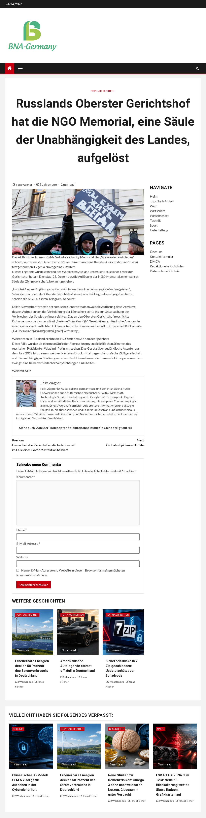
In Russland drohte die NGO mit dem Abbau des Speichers (69, 339)
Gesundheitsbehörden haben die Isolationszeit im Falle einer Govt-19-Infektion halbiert (44, 445)
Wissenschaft (159, 215)
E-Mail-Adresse (28, 543)
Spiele (160, 728)
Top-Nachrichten (102, 90)
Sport (154, 225)
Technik (155, 220)
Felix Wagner (24, 184)
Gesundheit (116, 728)
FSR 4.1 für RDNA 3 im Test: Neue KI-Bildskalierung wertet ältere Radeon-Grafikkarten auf (172, 784)
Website (22, 557)
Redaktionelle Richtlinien (167, 266)
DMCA (155, 261)
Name (21, 530)
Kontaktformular (161, 256)
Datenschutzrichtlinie (164, 271)
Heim (154, 196)
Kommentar (25, 477)
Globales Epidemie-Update (125, 442)
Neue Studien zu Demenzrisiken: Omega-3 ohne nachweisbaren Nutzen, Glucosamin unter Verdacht (126, 784)
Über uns (156, 252)
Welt (153, 206)
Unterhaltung (159, 230)
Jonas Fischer (42, 795)
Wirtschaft (157, 211)
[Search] (197, 68)
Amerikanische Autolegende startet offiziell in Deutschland (77, 666)
